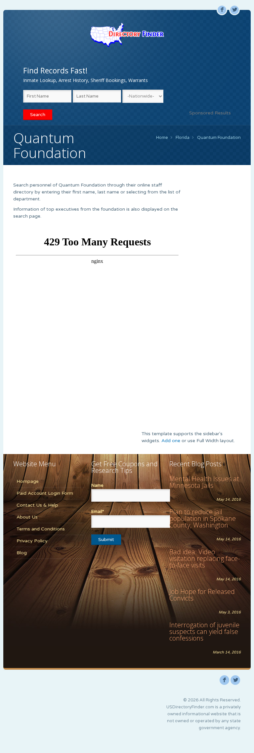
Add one (170, 440)
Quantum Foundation (219, 137)
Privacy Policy (32, 541)
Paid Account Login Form (45, 493)
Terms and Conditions (41, 529)
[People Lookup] (127, 35)
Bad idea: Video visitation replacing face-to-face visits (204, 558)
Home (162, 137)
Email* (97, 511)
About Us (27, 517)
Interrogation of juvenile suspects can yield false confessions (204, 631)
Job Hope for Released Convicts (202, 595)
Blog (22, 553)
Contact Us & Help (37, 505)
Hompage (28, 481)
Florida (183, 137)
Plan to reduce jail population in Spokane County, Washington (202, 518)
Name (97, 485)
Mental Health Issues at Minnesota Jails (204, 482)
